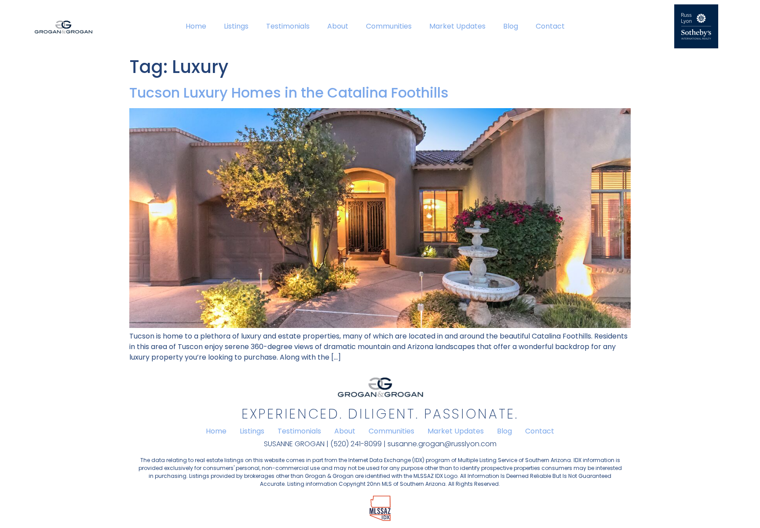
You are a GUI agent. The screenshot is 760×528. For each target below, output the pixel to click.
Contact (550, 26)
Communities (389, 26)
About (337, 26)
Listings (236, 26)
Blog (510, 26)
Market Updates (457, 26)
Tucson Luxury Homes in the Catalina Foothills (289, 92)
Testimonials (288, 26)
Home (196, 26)
